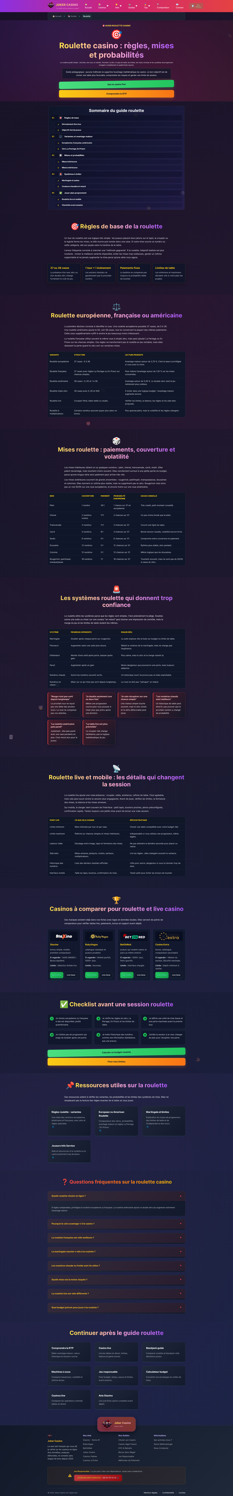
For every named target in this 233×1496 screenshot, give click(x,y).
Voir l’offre (56, 975)
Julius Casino (89, 1452)
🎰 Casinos (103, 6)
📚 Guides (132, 6)
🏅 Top (147, 6)
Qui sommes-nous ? (163, 1440)
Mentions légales (151, 1493)
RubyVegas (88, 1444)
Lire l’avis (71, 975)
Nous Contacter (161, 1448)
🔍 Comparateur (163, 6)
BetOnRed (87, 1448)
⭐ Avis (118, 6)
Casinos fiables (90, 1456)
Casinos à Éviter (90, 1460)
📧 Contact (179, 6)
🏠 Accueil (88, 6)
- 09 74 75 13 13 (96, 1477)
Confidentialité (168, 1493)
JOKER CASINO (67, 5)
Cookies (182, 1493)
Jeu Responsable (126, 1456)
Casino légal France (127, 1444)
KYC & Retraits (125, 1448)
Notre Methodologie (163, 1444)
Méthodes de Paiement (129, 1460)
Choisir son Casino (127, 1440)
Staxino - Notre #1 (91, 1440)
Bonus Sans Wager (126, 1452)
